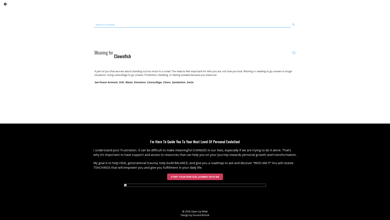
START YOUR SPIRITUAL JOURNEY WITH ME (195, 176)
